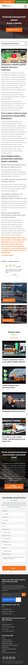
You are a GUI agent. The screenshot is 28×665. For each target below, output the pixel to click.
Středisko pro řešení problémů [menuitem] (10, 645)
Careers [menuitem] (4, 650)
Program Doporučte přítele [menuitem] (9, 649)
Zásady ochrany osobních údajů (15, 662)
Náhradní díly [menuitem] (5, 647)
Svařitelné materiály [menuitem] (7, 643)
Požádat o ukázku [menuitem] (6, 640)
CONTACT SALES (7, 1)
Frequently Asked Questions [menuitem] (9, 652)
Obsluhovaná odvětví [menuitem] (7, 641)
